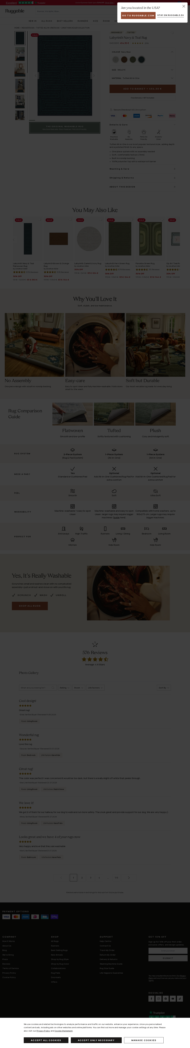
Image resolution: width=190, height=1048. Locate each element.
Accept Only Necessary (96, 1040)
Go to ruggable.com (138, 15)
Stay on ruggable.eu (170, 15)
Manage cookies (143, 1040)
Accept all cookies (46, 1040)
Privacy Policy (43, 1030)
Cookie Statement (64, 1030)
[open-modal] (183, 6)
